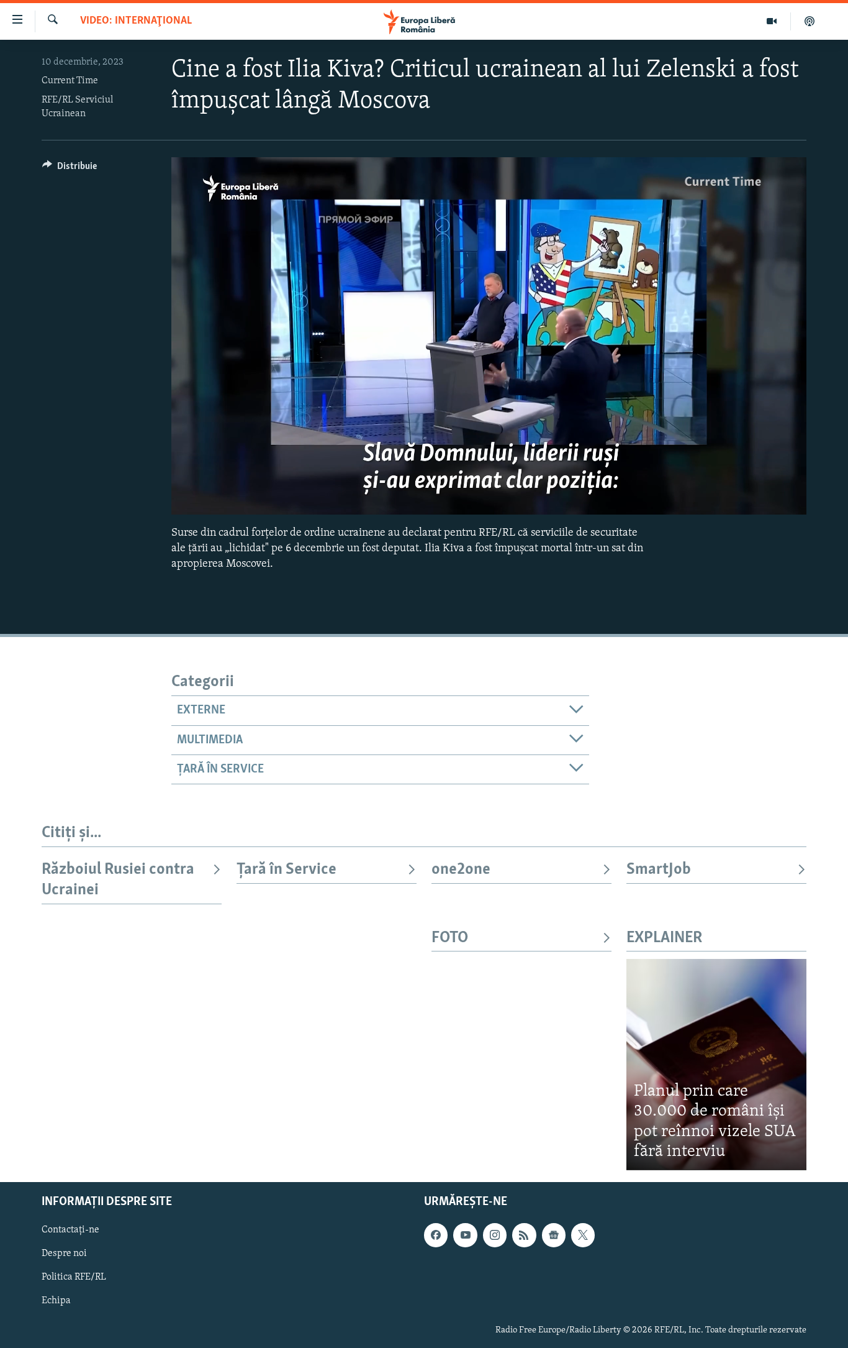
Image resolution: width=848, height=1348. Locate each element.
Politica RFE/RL (74, 1277)
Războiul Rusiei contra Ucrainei (118, 879)
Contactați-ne (70, 1230)
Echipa (56, 1301)
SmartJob (658, 869)
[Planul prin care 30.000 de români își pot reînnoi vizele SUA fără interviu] (716, 1064)
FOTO (449, 938)
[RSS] (524, 1235)
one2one (460, 869)
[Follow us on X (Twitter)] (583, 1235)
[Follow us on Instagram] (495, 1235)
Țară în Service (286, 869)
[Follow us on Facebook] (436, 1235)
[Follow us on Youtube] (465, 1235)
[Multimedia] (772, 21)
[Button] (69, 169)
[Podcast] (809, 21)
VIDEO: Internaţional (136, 21)
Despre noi (64, 1254)
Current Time (70, 81)
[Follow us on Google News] (554, 1235)
